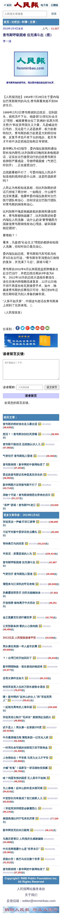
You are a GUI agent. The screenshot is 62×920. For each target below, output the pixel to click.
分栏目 (15, 22)
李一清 (7, 41)
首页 (6, 22)
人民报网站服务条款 (31, 889)
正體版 (54, 5)
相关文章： (11, 417)
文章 (32, 22)
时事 (25, 22)
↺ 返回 (8, 5)
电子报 (44, 5)
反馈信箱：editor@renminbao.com (31, 901)
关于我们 (31, 895)
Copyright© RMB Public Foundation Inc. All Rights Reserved (31, 880)
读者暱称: (9, 387)
